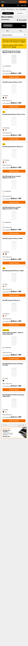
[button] (3, 9)
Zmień (23, 25)
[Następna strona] (26, 425)
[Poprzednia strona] (17, 425)
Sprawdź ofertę (6, 436)
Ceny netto (7, 13)
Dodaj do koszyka (14, 77)
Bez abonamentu (7, 25)
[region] (14, 9)
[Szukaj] (18, 5)
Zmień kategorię (5, 19)
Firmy (2, 1)
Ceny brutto (20, 13)
